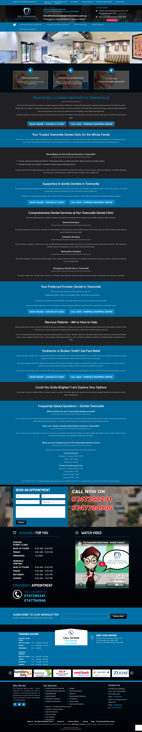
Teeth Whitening (80, 25)
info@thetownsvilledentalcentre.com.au (65, 15)
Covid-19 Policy (112, 20)
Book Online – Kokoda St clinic (47, 124)
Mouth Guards (74, 701)
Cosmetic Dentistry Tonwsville (57, 25)
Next (131, 673)
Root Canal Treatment (77, 704)
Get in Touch (47, 3)
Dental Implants (97, 25)
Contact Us (58, 3)
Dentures (73, 693)
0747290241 (92, 499)
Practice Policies (73, 721)
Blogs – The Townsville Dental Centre (103, 721)
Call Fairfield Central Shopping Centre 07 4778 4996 (61, 11)
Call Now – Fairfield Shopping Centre (91, 124)
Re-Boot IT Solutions (79, 724)
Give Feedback (50, 717)
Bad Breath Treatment (28, 29)
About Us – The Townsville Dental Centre (55, 2)
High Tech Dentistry (87, 2)
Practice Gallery (120, 2)
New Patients (74, 2)
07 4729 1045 (116, 708)
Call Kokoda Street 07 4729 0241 (54, 10)
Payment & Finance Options (104, 2)
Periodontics (74, 699)
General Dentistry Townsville (30, 25)
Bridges (72, 688)
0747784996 (92, 508)
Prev (10, 673)
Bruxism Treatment (76, 691)
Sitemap (85, 721)
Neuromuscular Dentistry (78, 696)
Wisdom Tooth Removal (53, 701)
